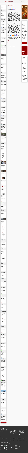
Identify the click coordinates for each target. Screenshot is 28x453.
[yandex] (3, 449)
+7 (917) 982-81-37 (21, 431)
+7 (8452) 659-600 (21, 432)
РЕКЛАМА (20, 434)
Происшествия (14, 430)
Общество (11, 430)
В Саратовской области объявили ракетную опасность (24, 31)
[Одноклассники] (11, 9)
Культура (16, 432)
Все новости (2, 7)
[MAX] (13, 9)
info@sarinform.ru (24, 53)
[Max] (22, 51)
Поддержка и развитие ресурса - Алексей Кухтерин (18, 448)
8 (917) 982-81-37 (25, 51)
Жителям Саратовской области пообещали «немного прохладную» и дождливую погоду (24, 26)
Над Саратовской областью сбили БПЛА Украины (24, 35)
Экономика (14, 431)
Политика (11, 431)
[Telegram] (12, 9)
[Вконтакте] (4, 448)
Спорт (13, 5)
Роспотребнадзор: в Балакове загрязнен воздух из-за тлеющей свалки (24, 39)
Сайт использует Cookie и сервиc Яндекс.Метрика (5, 443)
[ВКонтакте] (10, 9)
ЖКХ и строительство (12, 432)
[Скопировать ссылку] (14, 9)
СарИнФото (13, 433)
